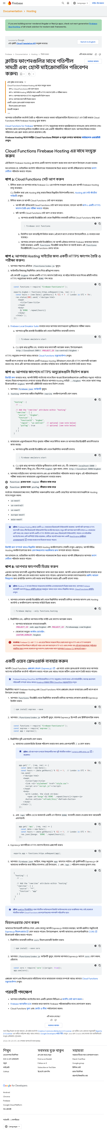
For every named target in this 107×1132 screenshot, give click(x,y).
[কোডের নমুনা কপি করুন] (100, 223)
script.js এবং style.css (80, 752)
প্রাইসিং (84, 589)
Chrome (6, 1096)
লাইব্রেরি (6, 1067)
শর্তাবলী (6, 1120)
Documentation (12, 11)
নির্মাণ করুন (45, 54)
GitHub (6, 1071)
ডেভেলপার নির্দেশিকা (10, 1055)
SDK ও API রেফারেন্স (11, 1059)
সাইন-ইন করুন (98, 3)
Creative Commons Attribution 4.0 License (54, 1031)
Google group (78, 1063)
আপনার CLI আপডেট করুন (71, 648)
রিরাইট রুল (10, 377)
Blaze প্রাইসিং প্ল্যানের (33, 589)
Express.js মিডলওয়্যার (15, 931)
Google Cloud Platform (12, 1105)
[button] (53, 482)
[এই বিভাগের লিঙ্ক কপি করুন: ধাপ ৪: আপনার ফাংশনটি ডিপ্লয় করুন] (60, 566)
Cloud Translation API (26, 43)
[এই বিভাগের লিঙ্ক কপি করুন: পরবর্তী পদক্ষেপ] (34, 992)
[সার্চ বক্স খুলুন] (63, 3)
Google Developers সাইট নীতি (51, 1034)
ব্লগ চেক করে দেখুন (44, 1055)
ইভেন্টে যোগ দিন (44, 1071)
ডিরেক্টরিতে (25, 909)
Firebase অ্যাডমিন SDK (20, 1004)
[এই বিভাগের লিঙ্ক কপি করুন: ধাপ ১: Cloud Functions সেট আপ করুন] (66, 179)
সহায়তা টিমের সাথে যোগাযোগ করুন (85, 1055)
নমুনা (5, 1063)
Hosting (31, 11)
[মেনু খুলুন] (4, 3)
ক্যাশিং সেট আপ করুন (72, 999)
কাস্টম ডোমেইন (37, 631)
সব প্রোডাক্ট (7, 1109)
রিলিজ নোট (76, 1067)
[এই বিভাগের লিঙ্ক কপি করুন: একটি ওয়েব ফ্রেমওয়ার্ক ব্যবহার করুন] (70, 661)
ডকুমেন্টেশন (52, 355)
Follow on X (42, 1063)
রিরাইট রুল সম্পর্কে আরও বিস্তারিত (20, 547)
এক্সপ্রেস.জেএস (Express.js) (40, 668)
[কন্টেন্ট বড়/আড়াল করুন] (25, 82)
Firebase (8, 54)
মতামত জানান (93, 61)
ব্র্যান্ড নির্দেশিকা (77, 1071)
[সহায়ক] (96, 54)
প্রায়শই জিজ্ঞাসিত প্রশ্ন (80, 1076)
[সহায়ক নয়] (100, 54)
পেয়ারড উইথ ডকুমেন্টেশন (54, 682)
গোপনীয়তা (15, 1120)
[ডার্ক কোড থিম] (95, 223)
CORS (91, 931)
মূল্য (28, 1008)
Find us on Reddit (45, 1059)
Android (6, 1092)
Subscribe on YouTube (47, 1067)
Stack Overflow (78, 1059)
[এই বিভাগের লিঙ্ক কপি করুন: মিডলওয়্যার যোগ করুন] (41, 922)
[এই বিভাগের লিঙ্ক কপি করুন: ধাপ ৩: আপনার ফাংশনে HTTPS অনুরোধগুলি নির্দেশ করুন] (91, 372)
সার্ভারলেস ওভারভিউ (91, 137)
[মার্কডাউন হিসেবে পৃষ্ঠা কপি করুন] (29, 74)
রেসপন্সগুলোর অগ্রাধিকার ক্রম (45, 550)
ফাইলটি (30, 389)
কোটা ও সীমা (41, 1008)
